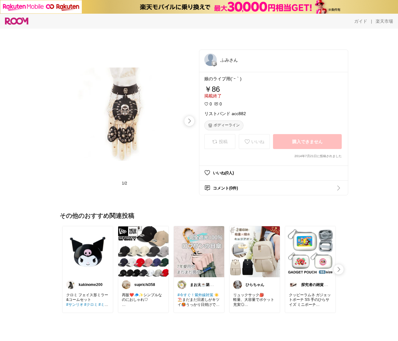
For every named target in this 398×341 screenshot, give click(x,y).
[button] (210, 60)
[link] (87, 251)
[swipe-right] (189, 121)
